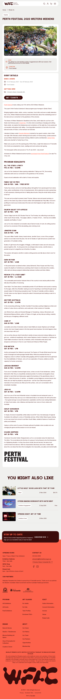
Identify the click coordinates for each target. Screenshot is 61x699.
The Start (32, 695)
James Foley (51, 138)
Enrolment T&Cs (29, 692)
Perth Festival (8, 105)
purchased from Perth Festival (40, 153)
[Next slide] (54, 40)
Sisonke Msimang (24, 133)
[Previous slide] (6, 40)
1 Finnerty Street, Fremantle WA (16, 92)
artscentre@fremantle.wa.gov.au (41, 559)
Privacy (22, 692)
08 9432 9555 (36, 556)
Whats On (11, 10)
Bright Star (22, 123)
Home (4, 10)
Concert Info (38, 692)
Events (6, 15)
